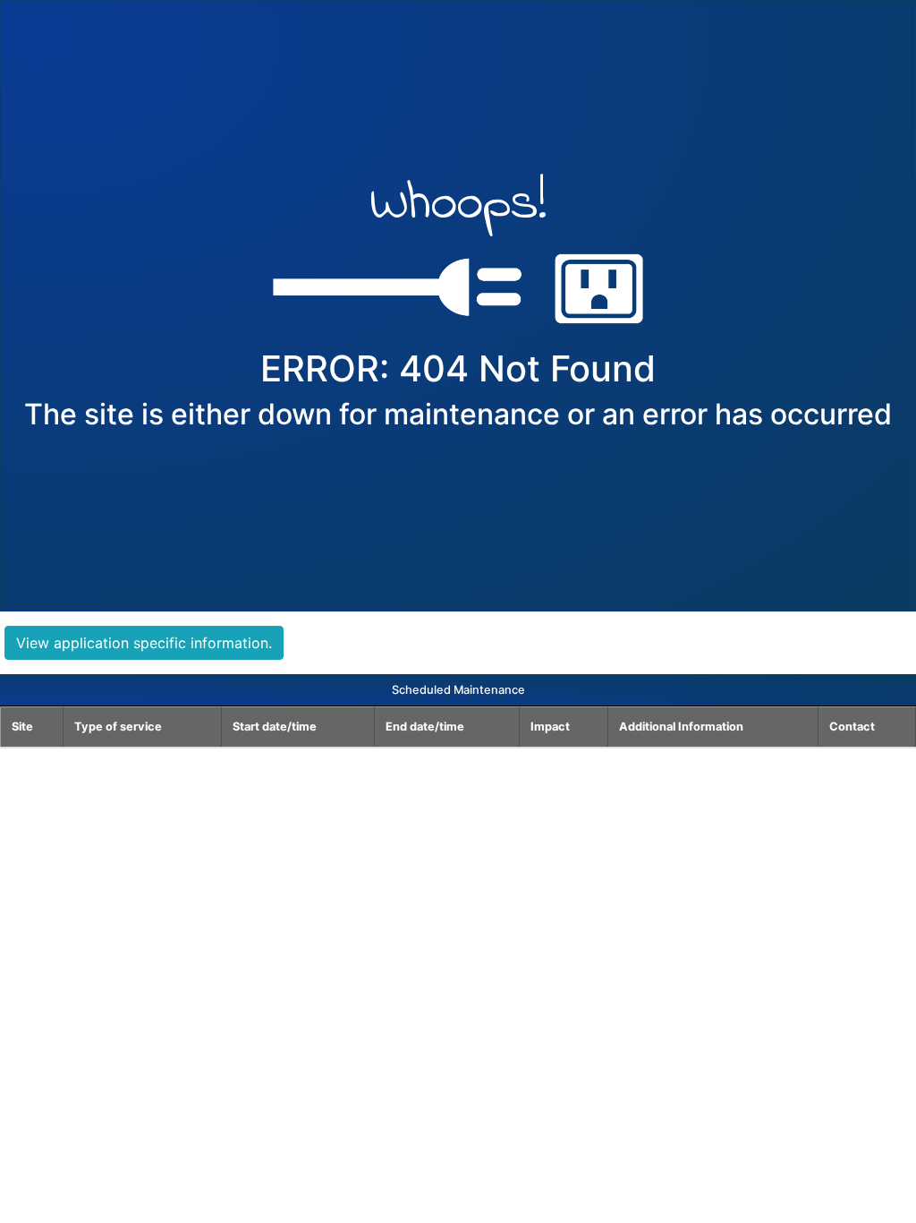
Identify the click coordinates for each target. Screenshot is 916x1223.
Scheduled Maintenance (458, 690)
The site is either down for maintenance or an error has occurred (458, 415)
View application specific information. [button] (144, 643)
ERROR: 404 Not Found (458, 368)
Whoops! (458, 208)
